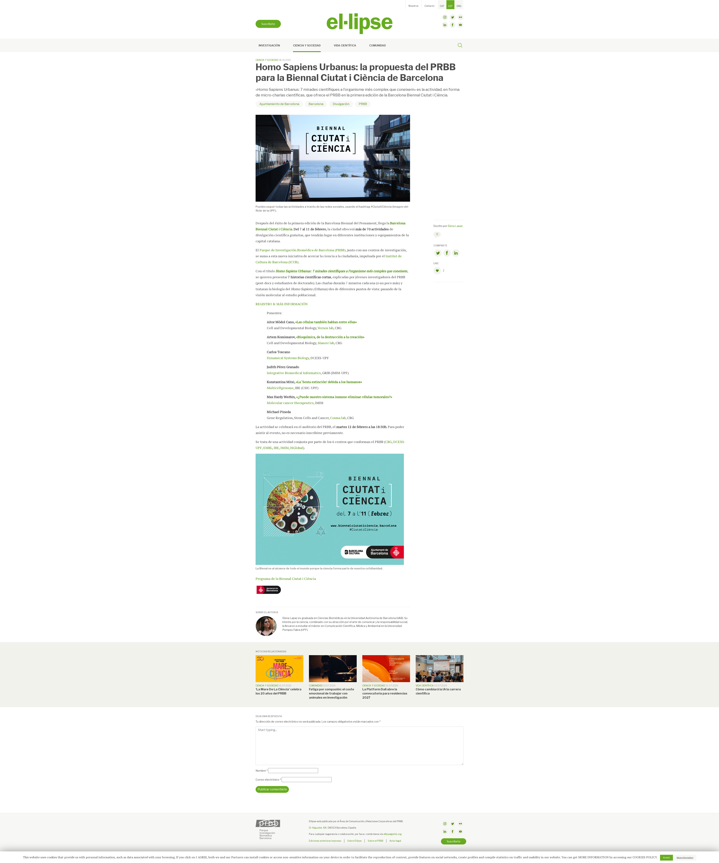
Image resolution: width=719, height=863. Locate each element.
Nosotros (413, 5)
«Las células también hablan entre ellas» (326, 322)
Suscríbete (268, 23)
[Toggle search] (460, 46)
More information (685, 857)
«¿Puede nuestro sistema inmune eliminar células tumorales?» (344, 397)
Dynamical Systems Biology (288, 358)
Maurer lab (326, 343)
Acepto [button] (666, 857)
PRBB (363, 104)
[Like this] (438, 270)
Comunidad (377, 45)
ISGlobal (296, 447)
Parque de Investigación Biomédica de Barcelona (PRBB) (303, 250)
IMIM (284, 447)
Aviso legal (395, 840)
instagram (445, 17)
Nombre (262, 770)
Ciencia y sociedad (307, 45)
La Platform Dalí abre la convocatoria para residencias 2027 (384, 693)
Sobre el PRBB (375, 840)
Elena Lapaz (455, 225)
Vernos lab (325, 328)
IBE (276, 447)
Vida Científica (345, 45)
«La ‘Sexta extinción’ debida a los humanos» (329, 382)
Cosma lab (338, 417)
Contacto (429, 5)
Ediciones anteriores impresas (325, 840)
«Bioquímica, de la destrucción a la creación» (330, 337)
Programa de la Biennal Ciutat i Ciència (286, 578)
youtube (460, 25)
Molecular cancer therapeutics (290, 403)
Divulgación (341, 104)
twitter (453, 17)
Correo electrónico (268, 779)
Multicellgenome (280, 388)
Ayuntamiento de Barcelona (279, 104)
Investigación (269, 45)
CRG (388, 441)
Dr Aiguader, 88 (318, 827)
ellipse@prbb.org (392, 834)
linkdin (445, 25)
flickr (460, 17)
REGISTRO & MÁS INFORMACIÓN (282, 304)
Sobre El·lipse (354, 840)
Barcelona (316, 104)
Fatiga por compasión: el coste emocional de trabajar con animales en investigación (331, 693)
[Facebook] (446, 253)
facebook (453, 25)
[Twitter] (437, 253)
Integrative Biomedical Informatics (294, 373)
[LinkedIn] (455, 253)
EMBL (267, 447)
